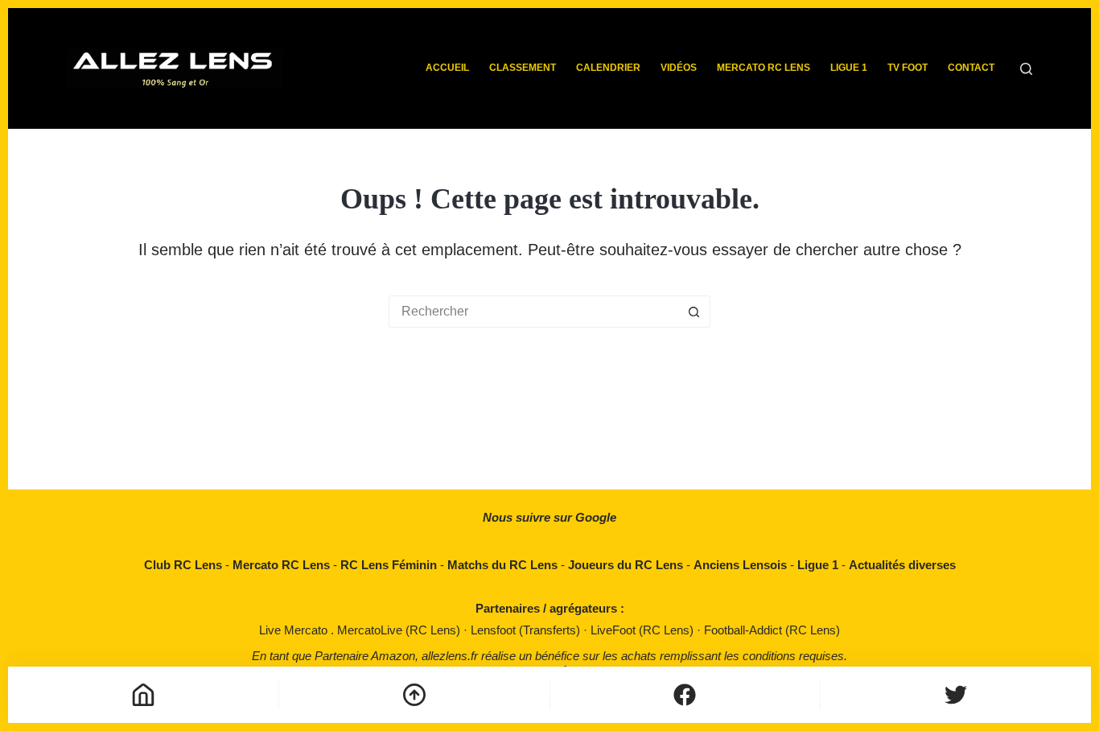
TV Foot (907, 67)
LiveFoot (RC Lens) (644, 630)
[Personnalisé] (685, 694)
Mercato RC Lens (763, 67)
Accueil (447, 67)
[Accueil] (143, 694)
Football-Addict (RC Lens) (772, 630)
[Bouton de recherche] (694, 311)
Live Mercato (295, 630)
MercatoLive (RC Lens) (400, 630)
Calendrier (608, 67)
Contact (971, 67)
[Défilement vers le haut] (414, 694)
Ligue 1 (848, 67)
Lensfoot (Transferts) (527, 630)
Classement (522, 67)
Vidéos (679, 67)
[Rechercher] (1026, 69)
